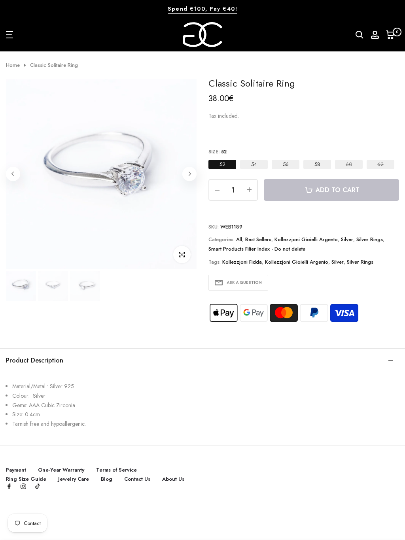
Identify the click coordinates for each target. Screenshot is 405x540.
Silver (347, 239)
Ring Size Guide (26, 479)
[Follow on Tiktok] (37, 486)
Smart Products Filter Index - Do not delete (256, 249)
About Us (173, 479)
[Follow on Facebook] (9, 486)
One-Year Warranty (61, 470)
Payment (16, 470)
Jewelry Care (73, 479)
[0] (390, 34)
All (239, 239)
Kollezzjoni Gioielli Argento (306, 239)
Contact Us (137, 479)
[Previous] (13, 174)
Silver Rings (369, 239)
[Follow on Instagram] (23, 486)
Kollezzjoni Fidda (242, 262)
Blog (106, 479)
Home (13, 65)
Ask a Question (244, 282)
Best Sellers (258, 239)
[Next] (189, 174)
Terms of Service (116, 470)
